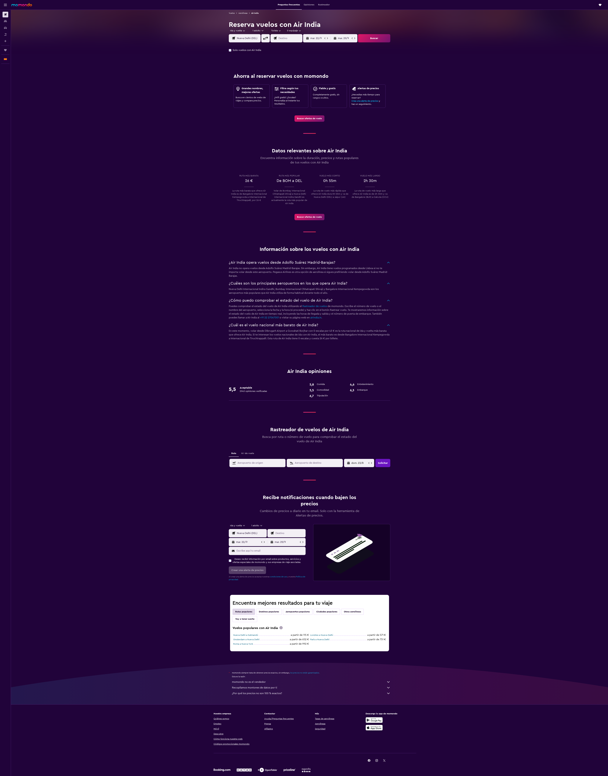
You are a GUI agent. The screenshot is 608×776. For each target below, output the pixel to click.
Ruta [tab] (233, 453)
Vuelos (232, 13)
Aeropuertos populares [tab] (298, 612)
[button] (5, 4)
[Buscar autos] (5, 28)
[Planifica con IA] (5, 41)
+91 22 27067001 (269, 317)
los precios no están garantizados (304, 673)
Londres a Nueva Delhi (321, 635)
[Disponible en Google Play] (374, 720)
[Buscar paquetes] (5, 34)
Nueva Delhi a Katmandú (245, 635)
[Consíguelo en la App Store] (374, 727)
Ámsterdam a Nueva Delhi (246, 639)
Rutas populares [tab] (243, 612)
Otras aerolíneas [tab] (352, 612)
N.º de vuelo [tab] (247, 453)
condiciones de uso (278, 577)
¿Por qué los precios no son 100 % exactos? (257, 693)
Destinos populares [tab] (269, 612)
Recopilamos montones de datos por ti (254, 687)
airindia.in (315, 317)
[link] (309, 118)
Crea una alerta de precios (365, 101)
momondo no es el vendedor (249, 682)
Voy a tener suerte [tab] (244, 619)
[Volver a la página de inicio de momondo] (21, 4)
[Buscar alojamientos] (5, 21)
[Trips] (5, 50)
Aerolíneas (242, 13)
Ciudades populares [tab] (326, 612)
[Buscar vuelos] (5, 14)
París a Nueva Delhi (319, 639)
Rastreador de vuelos (314, 306)
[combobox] (238, 30)
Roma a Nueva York (243, 644)
